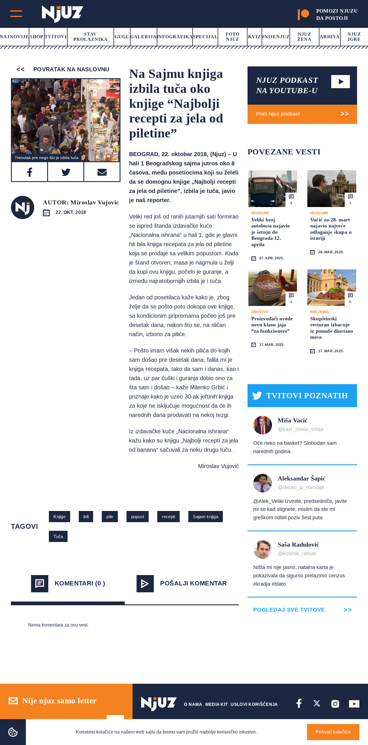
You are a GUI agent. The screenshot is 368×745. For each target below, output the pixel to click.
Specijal (205, 36)
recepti (168, 516)
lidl (86, 516)
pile (109, 516)
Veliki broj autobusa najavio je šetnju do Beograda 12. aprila (270, 232)
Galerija (143, 36)
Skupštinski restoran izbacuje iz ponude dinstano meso (331, 328)
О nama (193, 704)
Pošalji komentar (193, 583)
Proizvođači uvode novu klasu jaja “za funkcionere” (272, 325)
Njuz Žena (304, 37)
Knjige (59, 516)
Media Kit (216, 704)
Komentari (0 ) (80, 583)
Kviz (254, 36)
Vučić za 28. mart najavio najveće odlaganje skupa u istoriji (331, 229)
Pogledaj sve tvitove (289, 609)
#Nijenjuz (276, 36)
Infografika (175, 36)
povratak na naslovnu (70, 69)
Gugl (122, 36)
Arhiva (330, 36)
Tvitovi (56, 36)
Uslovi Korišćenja (254, 704)
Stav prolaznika (90, 37)
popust (137, 516)
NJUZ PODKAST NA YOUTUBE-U (287, 85)
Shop (36, 36)
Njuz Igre (354, 37)
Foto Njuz (233, 37)
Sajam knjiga (205, 516)
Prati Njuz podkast (278, 113)
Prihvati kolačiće (333, 731)
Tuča (58, 536)
